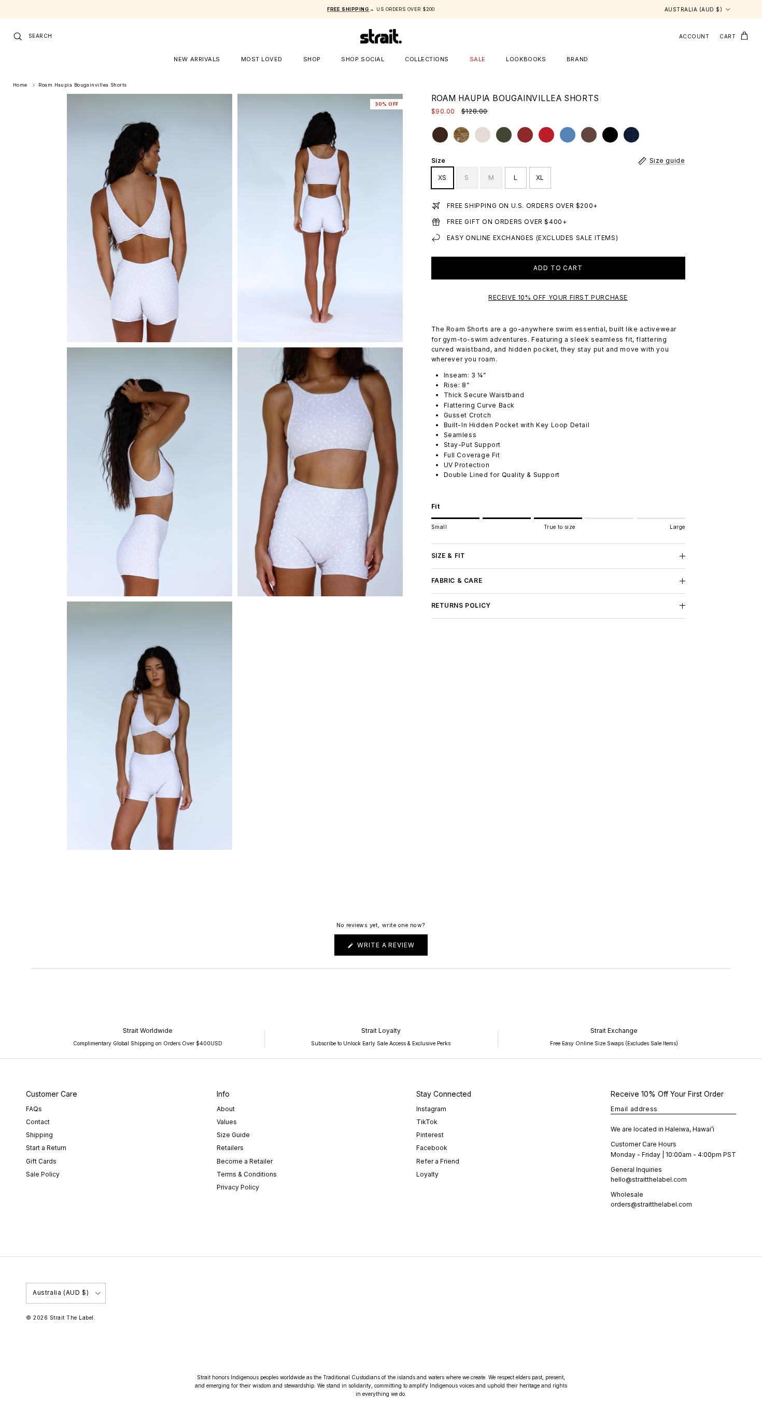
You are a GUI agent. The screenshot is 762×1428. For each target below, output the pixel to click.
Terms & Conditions (247, 1174)
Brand (577, 59)
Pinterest (430, 1135)
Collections (427, 59)
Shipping (39, 1135)
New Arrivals (197, 59)
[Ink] (610, 135)
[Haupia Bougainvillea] (482, 135)
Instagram (431, 1109)
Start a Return (46, 1148)
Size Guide (233, 1135)
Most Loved (262, 59)
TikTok (427, 1122)
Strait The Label (72, 1317)
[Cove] (589, 135)
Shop (312, 59)
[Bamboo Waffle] (504, 135)
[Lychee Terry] (546, 135)
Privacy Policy (238, 1187)
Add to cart (558, 268)
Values (227, 1122)
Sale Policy (43, 1174)
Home (20, 85)
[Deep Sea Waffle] (631, 135)
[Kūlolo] (440, 135)
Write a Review (391, 948)
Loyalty (427, 1174)
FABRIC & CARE (457, 581)
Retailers (230, 1148)
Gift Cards (41, 1161)
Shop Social (362, 59)
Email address (634, 1109)
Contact (38, 1122)
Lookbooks (526, 59)
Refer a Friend (437, 1161)
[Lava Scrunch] (525, 135)
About (226, 1109)
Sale (478, 59)
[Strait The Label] (381, 36)
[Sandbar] (567, 135)
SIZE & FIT (448, 556)
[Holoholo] (461, 135)
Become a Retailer (245, 1161)
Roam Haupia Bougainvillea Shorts (82, 85)
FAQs (34, 1109)
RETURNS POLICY (461, 605)
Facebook (431, 1148)
